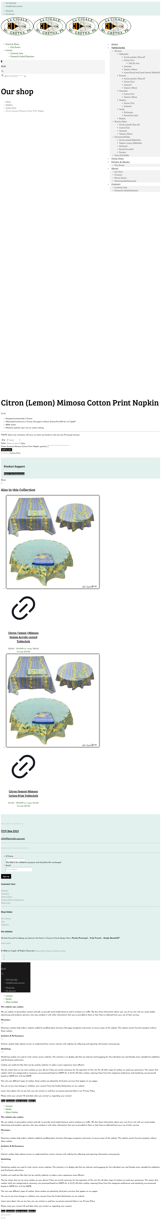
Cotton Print (11, 108)
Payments (5, 894)
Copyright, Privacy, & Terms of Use (50, 951)
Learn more (6, 943)
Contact (9, 50)
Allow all (32, 1101)
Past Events (15, 47)
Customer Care (16, 53)
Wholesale (9, 11)
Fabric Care (6, 903)
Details (9, 999)
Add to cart (6, 449)
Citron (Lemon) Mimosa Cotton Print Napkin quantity (24, 446)
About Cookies (12, 1002)
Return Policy (6, 897)
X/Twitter (9, 856)
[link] (25, 76)
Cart (3, 922)
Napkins (9, 105)
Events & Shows (12, 44)
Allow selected (21, 1101)
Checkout (5, 925)
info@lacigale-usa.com (14, 6)
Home (8, 102)
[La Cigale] (66, 35)
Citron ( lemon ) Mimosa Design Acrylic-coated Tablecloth (23, 637)
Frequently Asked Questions (22, 56)
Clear (23, 443)
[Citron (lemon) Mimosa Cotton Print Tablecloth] (23, 701)
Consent (9, 996)
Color (3, 443)
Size (3, 440)
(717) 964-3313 (11, 3)
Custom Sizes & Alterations (12, 900)
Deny (3, 1101)
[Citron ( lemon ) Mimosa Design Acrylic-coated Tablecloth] (23, 542)
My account (6, 918)
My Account (10, 14)
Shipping (4, 891)
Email (8, 865)
